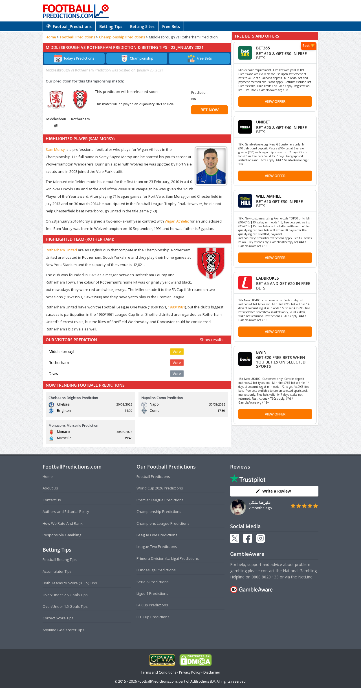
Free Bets (171, 26)
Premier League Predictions (160, 499)
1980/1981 (176, 307)
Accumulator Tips (57, 571)
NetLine (305, 577)
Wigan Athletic (177, 221)
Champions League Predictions (163, 523)
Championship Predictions (122, 37)
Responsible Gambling (62, 534)
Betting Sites (142, 26)
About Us (50, 488)
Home (50, 37)
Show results (211, 339)
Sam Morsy (55, 149)
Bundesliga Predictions (156, 569)
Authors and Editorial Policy (66, 511)
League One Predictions (157, 534)
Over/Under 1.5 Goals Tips (65, 606)
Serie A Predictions (153, 581)
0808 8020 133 (265, 577)
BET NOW (210, 109)
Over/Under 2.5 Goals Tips (65, 594)
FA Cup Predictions (152, 605)
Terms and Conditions (158, 672)
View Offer (275, 101)
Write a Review (276, 491)
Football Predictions (72, 26)
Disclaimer (211, 672)
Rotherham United (61, 249)
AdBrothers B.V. (203, 681)
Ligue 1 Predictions (152, 593)
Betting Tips (110, 26)
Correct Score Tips (58, 617)
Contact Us (52, 499)
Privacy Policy (190, 672)
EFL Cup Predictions (153, 616)
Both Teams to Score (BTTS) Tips (70, 582)
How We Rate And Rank (63, 523)
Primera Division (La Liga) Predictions (168, 558)
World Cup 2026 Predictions (160, 488)
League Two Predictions (157, 546)
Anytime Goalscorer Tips (63, 629)
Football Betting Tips (60, 559)
